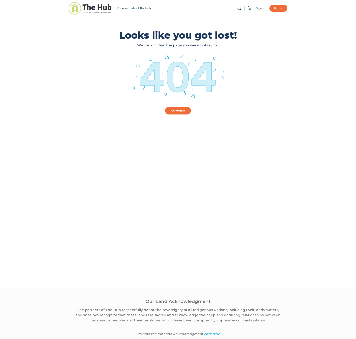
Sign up (278, 8)
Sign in (260, 8)
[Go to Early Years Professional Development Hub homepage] (90, 8)
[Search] (239, 8)
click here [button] (212, 334)
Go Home (178, 110)
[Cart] (250, 8)
